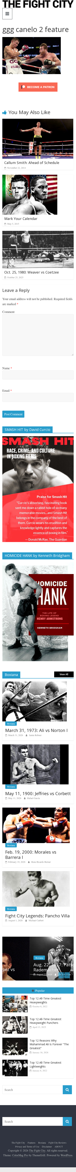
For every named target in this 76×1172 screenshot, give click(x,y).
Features (31, 1142)
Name (7, 368)
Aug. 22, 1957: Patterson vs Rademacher (34, 967)
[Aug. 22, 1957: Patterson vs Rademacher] (38, 939)
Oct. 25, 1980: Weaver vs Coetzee (31, 272)
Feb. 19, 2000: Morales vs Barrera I (30, 854)
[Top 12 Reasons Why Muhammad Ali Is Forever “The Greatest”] (16, 1038)
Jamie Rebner (35, 735)
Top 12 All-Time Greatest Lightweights (45, 1064)
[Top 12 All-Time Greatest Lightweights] (16, 1060)
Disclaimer (47, 1146)
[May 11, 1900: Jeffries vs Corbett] (35, 746)
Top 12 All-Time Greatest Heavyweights (45, 1000)
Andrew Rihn (36, 974)
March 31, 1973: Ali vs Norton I (36, 730)
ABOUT (59, 1146)
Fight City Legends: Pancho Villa (37, 916)
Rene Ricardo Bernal (40, 861)
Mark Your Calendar (20, 218)
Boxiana (11, 723)
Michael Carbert (36, 920)
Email (7, 390)
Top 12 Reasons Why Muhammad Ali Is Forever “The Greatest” (49, 1044)
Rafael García (33, 798)
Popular (40, 990)
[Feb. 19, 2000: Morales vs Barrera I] (36, 809)
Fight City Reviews (57, 1142)
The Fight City (18, 1142)
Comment (8, 312)
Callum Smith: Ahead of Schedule (31, 162)
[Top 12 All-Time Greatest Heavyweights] (16, 995)
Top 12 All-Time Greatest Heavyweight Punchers (45, 1021)
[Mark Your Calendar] (29, 177)
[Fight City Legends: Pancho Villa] (36, 873)
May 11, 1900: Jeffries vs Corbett (38, 793)
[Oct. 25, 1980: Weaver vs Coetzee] (38, 233)
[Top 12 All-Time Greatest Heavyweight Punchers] (16, 1016)
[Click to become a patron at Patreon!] (38, 83)
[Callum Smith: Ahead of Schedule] (37, 121)
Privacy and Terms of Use (27, 1146)
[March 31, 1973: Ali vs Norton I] (34, 683)
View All (64, 674)
